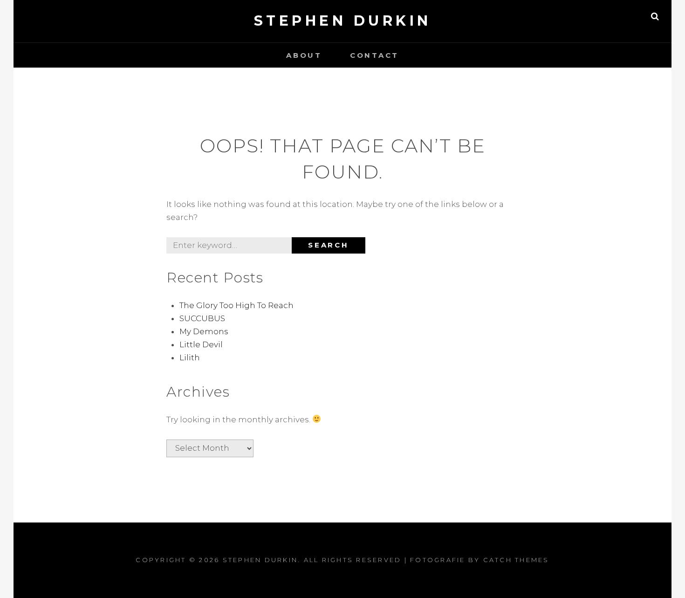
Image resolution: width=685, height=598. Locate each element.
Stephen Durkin (343, 20)
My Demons (203, 331)
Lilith (189, 357)
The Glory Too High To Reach (236, 305)
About (304, 55)
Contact (374, 55)
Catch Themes (516, 560)
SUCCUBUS (202, 318)
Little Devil (201, 344)
